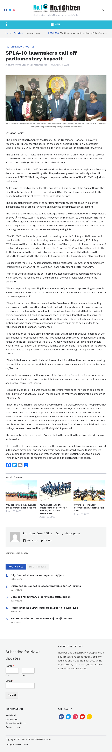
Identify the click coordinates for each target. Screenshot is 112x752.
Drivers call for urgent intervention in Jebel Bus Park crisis (89, 508)
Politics (29, 46)
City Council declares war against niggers (37, 574)
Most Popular (37, 567)
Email (9, 681)
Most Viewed (15, 567)
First (7, 675)
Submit (12, 695)
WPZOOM (23, 744)
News (20, 46)
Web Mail (11, 715)
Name (10, 666)
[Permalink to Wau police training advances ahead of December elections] (21, 490)
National (11, 46)
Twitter (48, 540)
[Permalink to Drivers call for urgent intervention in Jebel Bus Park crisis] (89, 490)
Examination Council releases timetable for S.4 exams (46, 585)
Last (24, 675)
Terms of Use (13, 727)
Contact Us (12, 719)
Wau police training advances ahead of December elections (21, 506)
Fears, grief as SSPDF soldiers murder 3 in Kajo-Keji (44, 607)
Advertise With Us (16, 723)
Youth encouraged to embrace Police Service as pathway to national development (53, 509)
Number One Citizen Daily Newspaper (27, 64)
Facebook (32, 540)
